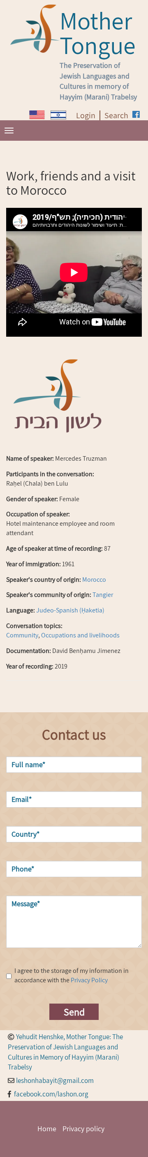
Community (22, 635)
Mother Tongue (98, 32)
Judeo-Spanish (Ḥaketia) (70, 610)
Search (116, 115)
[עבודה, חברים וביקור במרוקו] (58, 114)
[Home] (35, 28)
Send (74, 1011)
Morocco (94, 579)
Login (85, 115)
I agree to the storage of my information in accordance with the (71, 975)
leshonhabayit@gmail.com (55, 1080)
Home (46, 1128)
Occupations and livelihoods (80, 635)
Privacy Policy (89, 980)
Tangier (102, 594)
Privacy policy (83, 1128)
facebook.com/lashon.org (51, 1093)
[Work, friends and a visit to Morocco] (37, 114)
